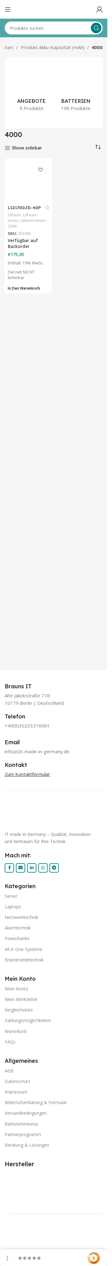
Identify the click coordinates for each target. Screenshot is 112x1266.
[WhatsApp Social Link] (43, 868)
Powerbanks (17, 938)
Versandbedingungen (26, 1113)
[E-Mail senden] (20, 868)
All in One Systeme (23, 949)
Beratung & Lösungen (27, 1145)
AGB (9, 1071)
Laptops (13, 907)
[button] (24, 288)
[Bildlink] (54, 813)
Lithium (14, 215)
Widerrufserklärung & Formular (36, 1102)
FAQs (10, 1042)
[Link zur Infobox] (25, 686)
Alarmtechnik (18, 928)
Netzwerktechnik (21, 917)
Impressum (16, 1092)
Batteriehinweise (21, 1124)
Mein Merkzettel (21, 999)
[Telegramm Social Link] (54, 868)
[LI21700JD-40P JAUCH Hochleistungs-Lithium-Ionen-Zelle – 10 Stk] (28, 182)
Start (8, 47)
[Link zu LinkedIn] (31, 868)
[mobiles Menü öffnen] (8, 9)
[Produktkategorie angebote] (31, 89)
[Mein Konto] (99, 9)
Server (11, 896)
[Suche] (96, 28)
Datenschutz (17, 1081)
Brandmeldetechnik (24, 960)
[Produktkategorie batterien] (76, 89)
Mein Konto (16, 989)
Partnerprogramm (23, 1134)
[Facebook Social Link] (9, 868)
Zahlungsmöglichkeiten (28, 1020)
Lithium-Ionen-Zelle (27, 223)
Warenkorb (16, 1031)
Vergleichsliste (19, 1010)
